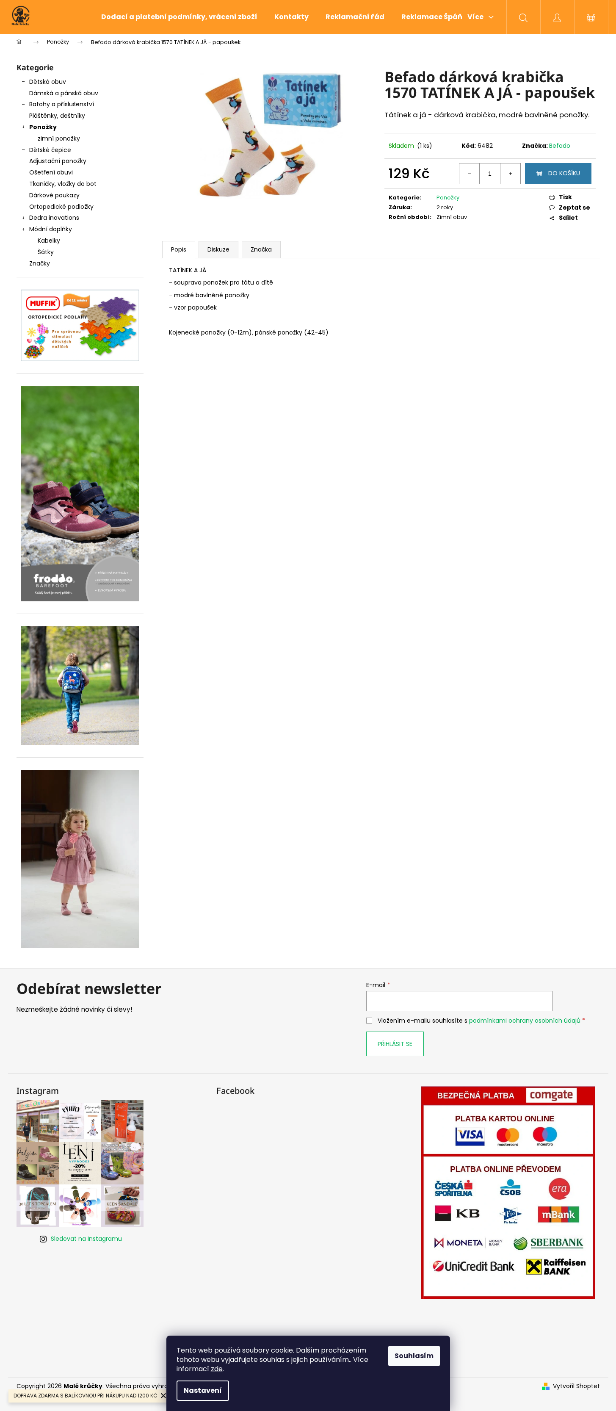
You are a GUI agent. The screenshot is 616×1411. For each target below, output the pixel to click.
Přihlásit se (395, 1044)
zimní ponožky (59, 138)
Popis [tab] (178, 249)
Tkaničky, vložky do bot (63, 184)
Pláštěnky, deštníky (57, 115)
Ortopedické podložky (61, 206)
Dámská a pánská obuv (63, 93)
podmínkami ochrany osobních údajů (524, 1020)
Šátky (46, 252)
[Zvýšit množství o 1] (510, 173)
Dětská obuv (47, 81)
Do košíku (564, 173)
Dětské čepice (50, 150)
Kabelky (49, 240)
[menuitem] (179, 17)
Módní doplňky (50, 229)
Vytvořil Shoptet (576, 1386)
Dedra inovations (54, 217)
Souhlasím (414, 1356)
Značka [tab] (261, 249)
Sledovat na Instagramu (86, 1238)
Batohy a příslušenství (61, 104)
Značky (39, 263)
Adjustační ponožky (57, 161)
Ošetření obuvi (51, 172)
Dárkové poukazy (54, 195)
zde (217, 1369)
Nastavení (203, 1390)
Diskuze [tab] (218, 249)
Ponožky (43, 127)
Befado (559, 145)
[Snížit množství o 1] (469, 173)
